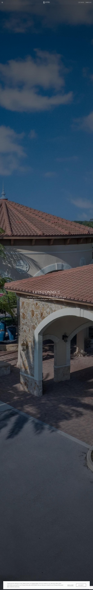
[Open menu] (2, 2)
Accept (81, 585)
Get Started (81, 2)
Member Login (88, 2)
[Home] (46, 2)
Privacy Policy (35, 583)
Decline (70, 585)
